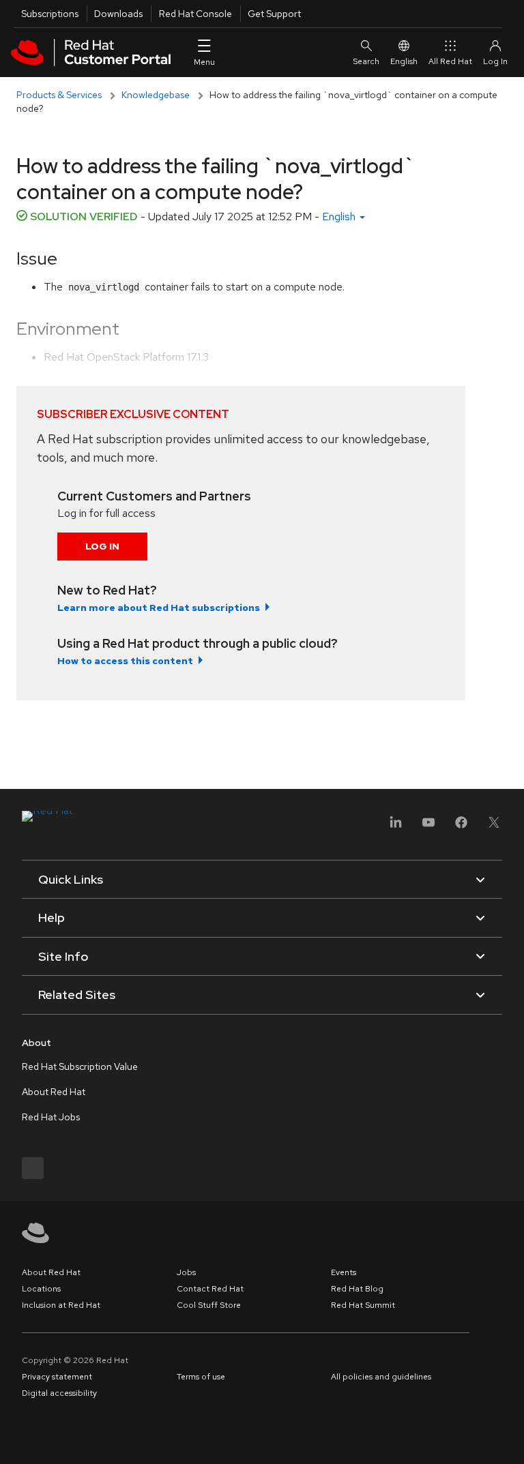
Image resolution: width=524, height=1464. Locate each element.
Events (343, 1272)
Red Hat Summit (363, 1305)
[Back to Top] (509, 1439)
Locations (41, 1288)
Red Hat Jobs (51, 1117)
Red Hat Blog (357, 1288)
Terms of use (201, 1376)
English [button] (340, 216)
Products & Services (59, 95)
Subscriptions (49, 14)
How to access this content (125, 661)
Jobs (186, 1272)
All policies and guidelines (381, 1376)
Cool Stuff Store (209, 1305)
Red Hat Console (195, 14)
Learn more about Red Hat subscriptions (158, 607)
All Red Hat (450, 61)
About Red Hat (53, 1092)
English (404, 61)
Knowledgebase (155, 95)
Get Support (274, 14)
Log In (102, 546)
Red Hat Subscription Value (80, 1066)
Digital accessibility (59, 1393)
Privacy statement (57, 1376)
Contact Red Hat (210, 1288)
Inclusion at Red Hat (61, 1305)
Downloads (118, 14)
